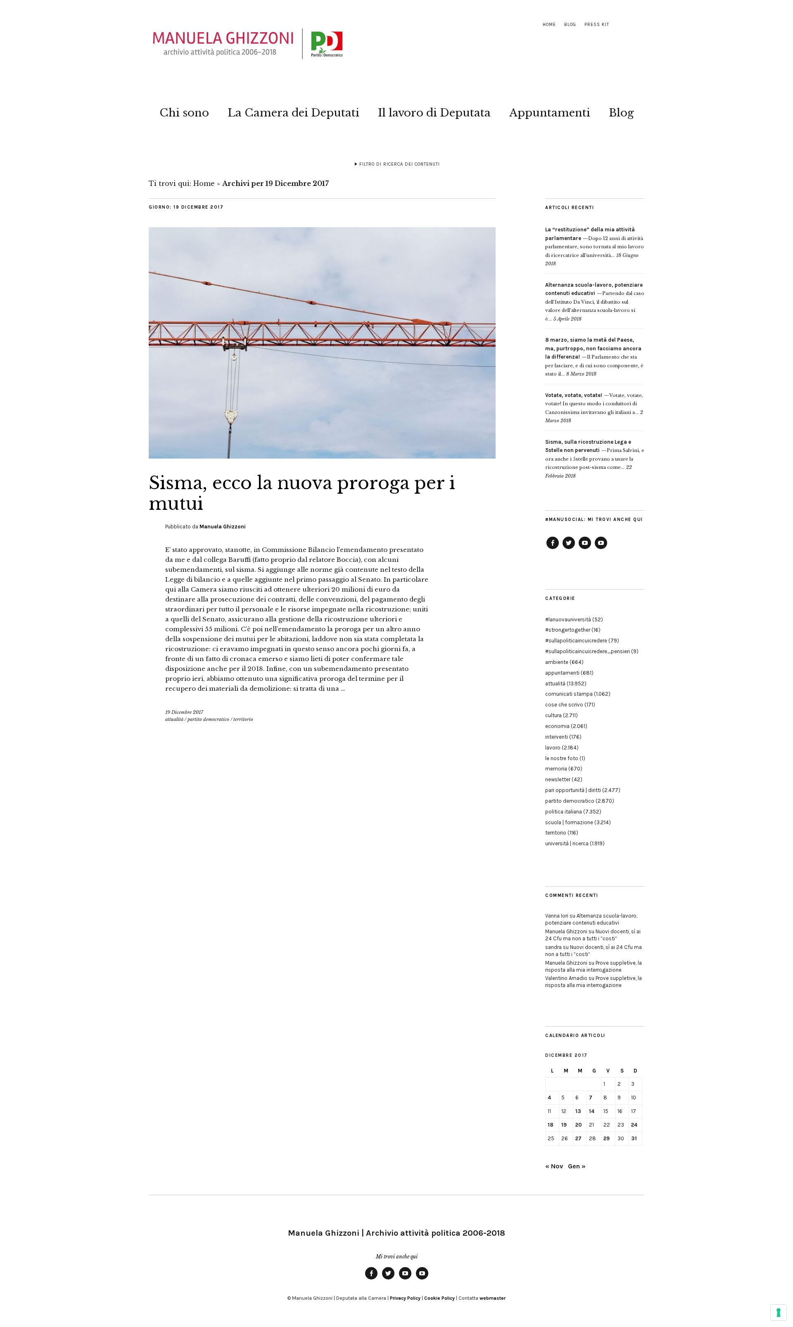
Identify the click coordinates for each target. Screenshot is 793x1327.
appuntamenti (562, 673)
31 (634, 1138)
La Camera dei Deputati (293, 112)
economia (557, 726)
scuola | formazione (569, 822)
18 (550, 1125)
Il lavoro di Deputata (434, 112)
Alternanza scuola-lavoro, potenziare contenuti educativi (591, 919)
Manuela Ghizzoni (222, 526)
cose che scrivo (564, 705)
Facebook (552, 548)
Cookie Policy (439, 1298)
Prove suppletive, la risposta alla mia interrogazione (593, 966)
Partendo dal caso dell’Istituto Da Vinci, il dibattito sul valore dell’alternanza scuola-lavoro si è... (594, 302)
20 (578, 1125)
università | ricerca (567, 843)
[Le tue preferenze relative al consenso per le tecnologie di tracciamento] (778, 1312)
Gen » (577, 1166)
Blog (570, 24)
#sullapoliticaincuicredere (576, 640)
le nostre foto (561, 758)
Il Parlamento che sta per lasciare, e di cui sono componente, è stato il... (594, 357)
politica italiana (563, 812)
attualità (174, 719)
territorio (243, 719)
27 (578, 1138)
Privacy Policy (405, 1298)
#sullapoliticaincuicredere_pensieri (587, 651)
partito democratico (208, 719)
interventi (556, 737)
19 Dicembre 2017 (184, 712)
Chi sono (184, 112)
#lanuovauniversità (568, 619)
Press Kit (596, 24)
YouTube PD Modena (601, 548)
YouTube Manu (585, 548)
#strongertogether (567, 630)
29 (606, 1138)
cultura (553, 715)
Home (549, 24)
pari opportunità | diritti (573, 790)
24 (634, 1125)
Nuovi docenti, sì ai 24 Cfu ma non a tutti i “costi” (593, 935)
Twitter (569, 548)
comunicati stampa (569, 694)
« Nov (554, 1166)
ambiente (556, 662)
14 (591, 1111)
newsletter (557, 779)
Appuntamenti (549, 112)
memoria (556, 769)
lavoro (552, 747)
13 (578, 1111)
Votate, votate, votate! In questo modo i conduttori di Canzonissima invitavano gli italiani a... (594, 403)
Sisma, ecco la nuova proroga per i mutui (302, 493)
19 (564, 1125)
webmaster (493, 1298)
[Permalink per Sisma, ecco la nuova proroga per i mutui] (322, 456)
